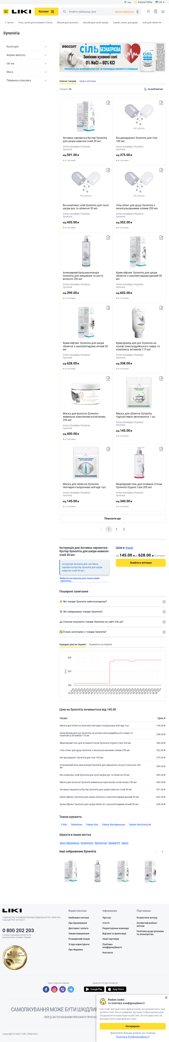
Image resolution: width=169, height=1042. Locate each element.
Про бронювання (77, 923)
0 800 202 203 (18, 930)
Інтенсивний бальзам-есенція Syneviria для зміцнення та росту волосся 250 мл (83, 275)
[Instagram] (54, 989)
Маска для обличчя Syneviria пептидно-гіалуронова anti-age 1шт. (85, 486)
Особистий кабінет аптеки (147, 924)
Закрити (166, 998)
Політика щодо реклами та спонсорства (150, 933)
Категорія (12, 46)
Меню (6, 11)
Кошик (163, 11)
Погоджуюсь (133, 1026)
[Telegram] (71, 989)
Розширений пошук (79, 939)
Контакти (107, 952)
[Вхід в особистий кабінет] (148, 11)
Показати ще (112, 518)
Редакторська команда (115, 928)
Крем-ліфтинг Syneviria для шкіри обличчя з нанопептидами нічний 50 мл (85, 346)
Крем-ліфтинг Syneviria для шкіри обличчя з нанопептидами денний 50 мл (139, 275)
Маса (10, 72)
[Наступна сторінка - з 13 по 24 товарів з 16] (124, 529)
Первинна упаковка (19, 80)
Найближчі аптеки (78, 917)
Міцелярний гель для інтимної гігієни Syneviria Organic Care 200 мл (139, 486)
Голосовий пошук (137, 11)
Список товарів (155, 11)
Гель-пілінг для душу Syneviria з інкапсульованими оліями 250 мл (137, 207)
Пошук (64, 12)
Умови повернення (78, 933)
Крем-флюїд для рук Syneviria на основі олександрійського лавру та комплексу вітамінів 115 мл (138, 346)
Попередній (155, 851)
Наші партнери (110, 939)
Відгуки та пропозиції (114, 933)
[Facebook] (46, 989)
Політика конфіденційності (112, 946)
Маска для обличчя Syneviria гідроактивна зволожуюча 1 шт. (136, 415)
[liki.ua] (21, 11)
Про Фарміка (75, 949)
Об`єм (10, 63)
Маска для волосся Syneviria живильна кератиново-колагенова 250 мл (84, 416)
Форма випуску (16, 55)
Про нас (106, 917)
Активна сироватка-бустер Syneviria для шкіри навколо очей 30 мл (85, 139)
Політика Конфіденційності (133, 1036)
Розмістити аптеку (147, 917)
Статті (105, 923)
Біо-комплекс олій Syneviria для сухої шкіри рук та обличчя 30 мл (86, 207)
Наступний (162, 851)
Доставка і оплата (78, 928)
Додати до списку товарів (108, 102)
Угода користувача (78, 944)
